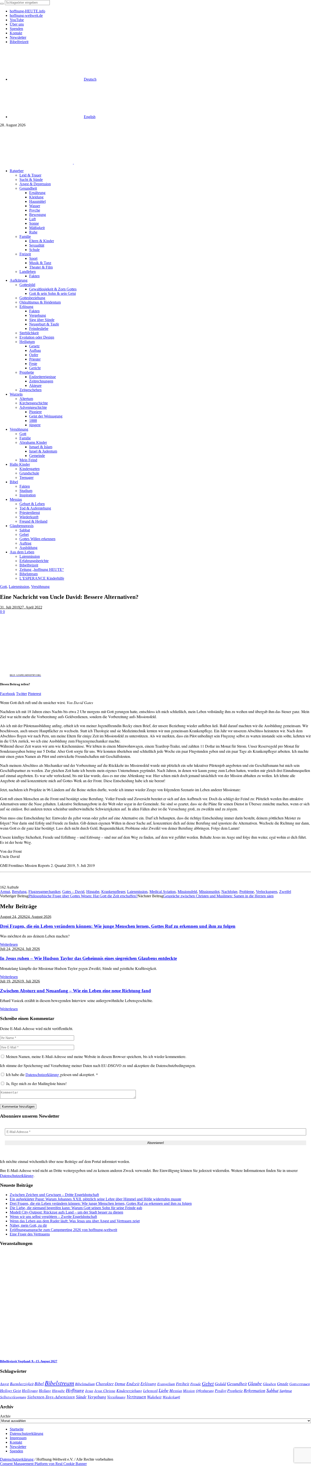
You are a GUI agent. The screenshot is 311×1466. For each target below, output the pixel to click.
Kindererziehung (129, 1390)
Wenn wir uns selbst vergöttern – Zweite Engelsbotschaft (53, 1217)
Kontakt (16, 1442)
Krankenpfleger (113, 892)
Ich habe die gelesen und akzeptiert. (52, 1074)
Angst (4, 1383)
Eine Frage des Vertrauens (30, 1234)
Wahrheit (154, 1396)
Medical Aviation (162, 892)
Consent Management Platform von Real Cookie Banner (43, 1464)
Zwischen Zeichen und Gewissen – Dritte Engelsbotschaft (54, 1195)
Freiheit (182, 1383)
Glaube (255, 1383)
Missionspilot (209, 892)
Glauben (269, 1383)
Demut (120, 1383)
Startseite (17, 1429)
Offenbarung (205, 1390)
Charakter (105, 1383)
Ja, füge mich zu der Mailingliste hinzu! (36, 1083)
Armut (5, 892)
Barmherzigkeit (22, 1383)
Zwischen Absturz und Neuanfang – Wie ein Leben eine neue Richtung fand (75, 990)
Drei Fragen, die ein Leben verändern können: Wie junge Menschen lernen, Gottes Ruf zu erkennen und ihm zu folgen (117, 926)
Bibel (39, 1383)
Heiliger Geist (10, 1390)
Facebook (7, 694)
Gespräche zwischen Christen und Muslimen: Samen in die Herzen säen (218, 896)
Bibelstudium (85, 1383)
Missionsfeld (187, 892)
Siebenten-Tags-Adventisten (51, 1397)
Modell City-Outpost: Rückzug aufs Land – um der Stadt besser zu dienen (66, 1212)
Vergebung (96, 1396)
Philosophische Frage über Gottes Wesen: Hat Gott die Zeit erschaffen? (83, 896)
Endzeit (132, 1383)
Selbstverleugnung (13, 1396)
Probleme (246, 892)
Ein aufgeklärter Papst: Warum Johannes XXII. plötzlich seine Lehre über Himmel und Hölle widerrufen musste (95, 1199)
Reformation (254, 1390)
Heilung (45, 1390)
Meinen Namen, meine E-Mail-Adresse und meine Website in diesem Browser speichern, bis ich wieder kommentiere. (96, 1056)
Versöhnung (40, 587)
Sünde (81, 1397)
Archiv (5, 1416)
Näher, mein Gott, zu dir (28, 1225)
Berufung (19, 892)
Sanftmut (285, 1390)
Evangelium (166, 1383)
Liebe (163, 1390)
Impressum (18, 1438)
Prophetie (235, 1390)
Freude (195, 1383)
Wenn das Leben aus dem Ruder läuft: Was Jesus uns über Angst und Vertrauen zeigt (75, 1221)
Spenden (16, 1451)
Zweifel (285, 892)
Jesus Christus (104, 1390)
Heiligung (30, 1390)
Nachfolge (229, 892)
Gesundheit (237, 1383)
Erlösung (148, 1383)
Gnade (282, 1383)
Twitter (21, 694)
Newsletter (18, 1447)
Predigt (220, 1390)
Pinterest (34, 694)
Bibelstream (59, 1383)
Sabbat (272, 1390)
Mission (189, 1390)
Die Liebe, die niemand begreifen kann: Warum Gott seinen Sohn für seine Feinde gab (76, 1208)
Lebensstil (150, 1390)
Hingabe (92, 892)
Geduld (220, 1383)
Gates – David (73, 892)
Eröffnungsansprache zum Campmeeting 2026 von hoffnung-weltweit (63, 1230)
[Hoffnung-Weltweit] (108, 162)
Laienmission (19, 587)
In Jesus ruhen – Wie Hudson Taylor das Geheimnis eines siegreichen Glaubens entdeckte (88, 958)
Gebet (208, 1383)
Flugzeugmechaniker (44, 892)
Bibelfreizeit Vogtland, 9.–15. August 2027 (28, 1361)
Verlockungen (266, 892)
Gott (3, 587)
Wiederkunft (171, 1396)
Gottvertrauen (299, 1383)
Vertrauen (136, 1396)
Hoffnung (75, 1390)
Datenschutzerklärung (43, 1074)
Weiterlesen (9, 944)
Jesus (89, 1390)
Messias (175, 1390)
